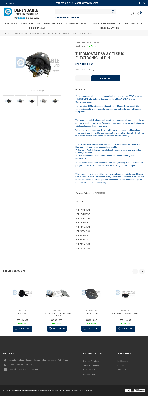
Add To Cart (25, 328)
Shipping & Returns (91, 361)
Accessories (11, 23)
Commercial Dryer (30, 23)
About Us (120, 365)
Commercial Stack (53, 23)
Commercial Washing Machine (105, 23)
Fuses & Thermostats (41, 33)
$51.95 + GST (22, 320)
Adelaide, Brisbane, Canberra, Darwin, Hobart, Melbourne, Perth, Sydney (39, 360)
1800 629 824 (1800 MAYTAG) (21, 365)
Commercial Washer (76, 23)
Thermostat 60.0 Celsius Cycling (125, 313)
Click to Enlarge (37, 90)
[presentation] (135, 271)
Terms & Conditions (91, 365)
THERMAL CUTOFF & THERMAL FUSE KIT (57, 314)
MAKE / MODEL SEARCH (67, 18)
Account (132, 13)
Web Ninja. (89, 390)
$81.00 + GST (56, 320)
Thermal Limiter (91, 313)
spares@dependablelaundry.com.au (23, 369)
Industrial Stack (37, 28)
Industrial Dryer (133, 23)
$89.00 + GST (91, 320)
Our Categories (123, 361)
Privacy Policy (89, 370)
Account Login (89, 374)
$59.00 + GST (125, 320)
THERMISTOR (22, 313)
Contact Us (121, 370)
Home (7, 33)
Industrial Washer (109, 28)
